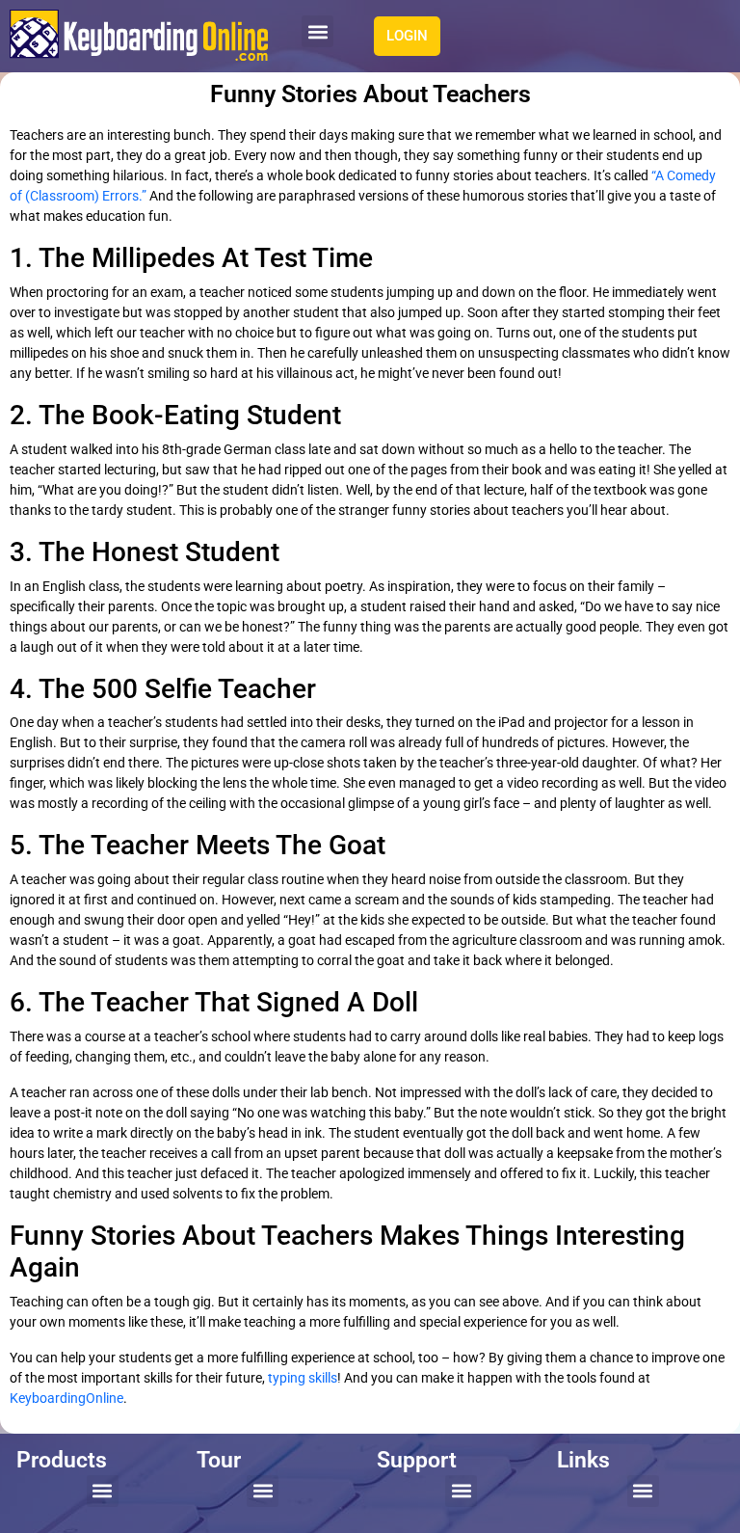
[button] (317, 31)
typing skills (302, 1377)
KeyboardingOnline (66, 1398)
